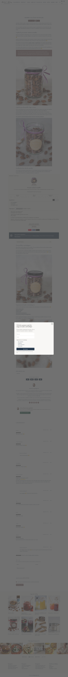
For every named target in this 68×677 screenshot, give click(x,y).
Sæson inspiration (21, 344)
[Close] (52, 324)
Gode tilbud (20, 346)
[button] (25, 343)
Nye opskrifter (20, 341)
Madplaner (20, 343)
